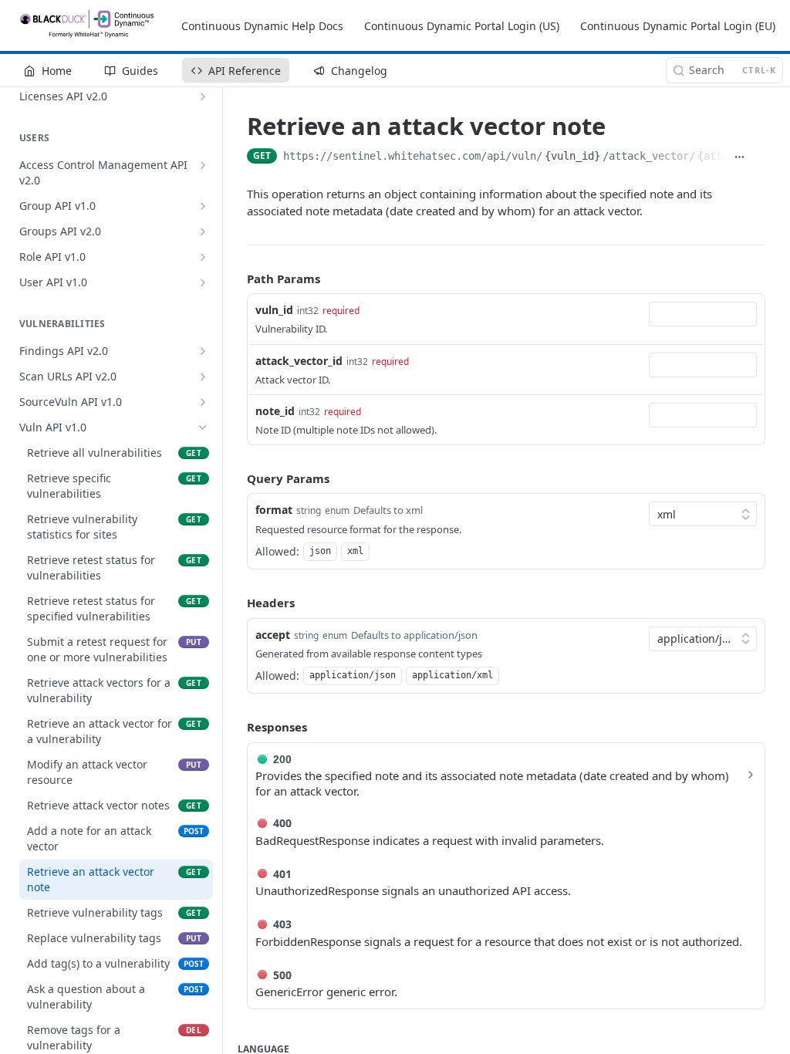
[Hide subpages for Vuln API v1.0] (203, 427)
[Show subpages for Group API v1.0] (203, 206)
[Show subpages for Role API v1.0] (203, 257)
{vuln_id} (572, 156)
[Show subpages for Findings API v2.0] (203, 351)
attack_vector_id (299, 360)
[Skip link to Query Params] (236, 478)
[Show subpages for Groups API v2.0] (203, 231)
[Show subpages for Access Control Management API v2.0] (203, 165)
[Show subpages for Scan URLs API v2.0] (203, 376)
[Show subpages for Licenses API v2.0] (203, 96)
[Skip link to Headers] (236, 602)
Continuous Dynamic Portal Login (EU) (677, 26)
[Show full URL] (739, 157)
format (273, 509)
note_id (275, 411)
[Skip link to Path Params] (236, 278)
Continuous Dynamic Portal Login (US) (461, 26)
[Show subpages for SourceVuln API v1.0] (203, 402)
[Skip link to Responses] (236, 727)
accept (272, 634)
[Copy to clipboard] (758, 157)
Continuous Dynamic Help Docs (262, 26)
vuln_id (274, 309)
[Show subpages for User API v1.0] (203, 282)
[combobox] (703, 314)
